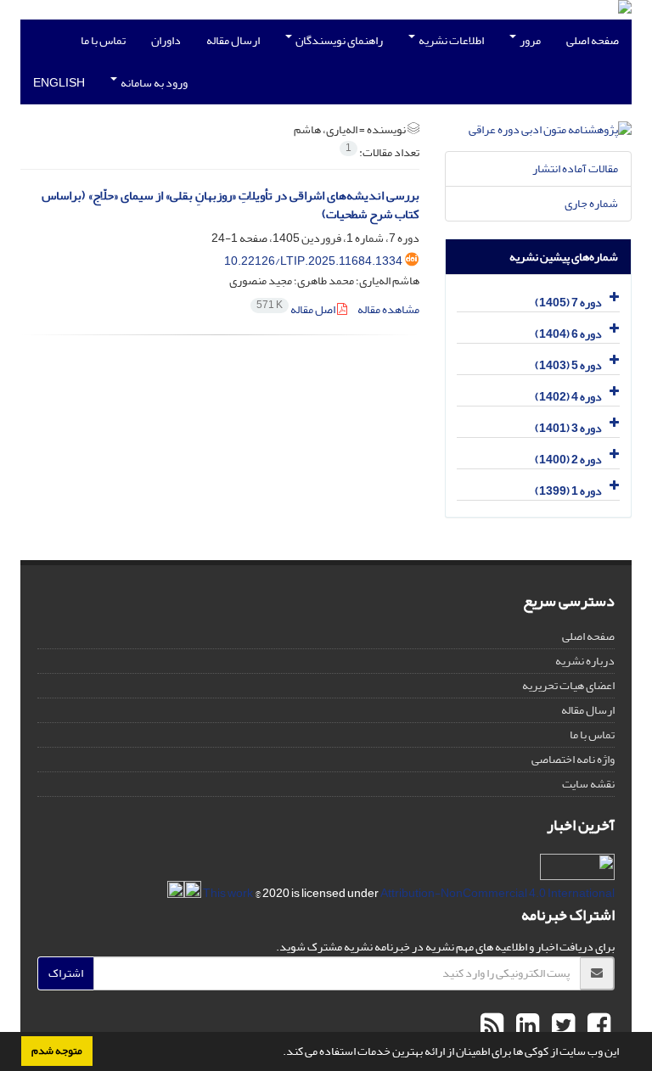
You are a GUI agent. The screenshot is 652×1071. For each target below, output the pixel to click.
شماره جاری (591, 203)
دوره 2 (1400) (568, 459)
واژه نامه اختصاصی (573, 759)
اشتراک (65, 973)
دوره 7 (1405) (568, 302)
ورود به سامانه (153, 82)
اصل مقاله (296, 309)
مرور (529, 40)
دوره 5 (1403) (568, 365)
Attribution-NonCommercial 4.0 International (408, 893)
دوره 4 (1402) (568, 396)
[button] (278, 1053)
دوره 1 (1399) (568, 490)
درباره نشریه (585, 660)
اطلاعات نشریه (450, 40)
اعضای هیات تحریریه (568, 685)
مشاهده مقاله (388, 309)
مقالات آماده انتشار (575, 168)
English (59, 82)
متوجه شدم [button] (56, 1050)
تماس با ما (103, 40)
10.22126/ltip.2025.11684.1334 (313, 261)
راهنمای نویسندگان (338, 40)
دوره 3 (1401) (568, 428)
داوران (166, 40)
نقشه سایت (588, 783)
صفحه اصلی (592, 40)
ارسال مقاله (233, 40)
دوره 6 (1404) (568, 333)
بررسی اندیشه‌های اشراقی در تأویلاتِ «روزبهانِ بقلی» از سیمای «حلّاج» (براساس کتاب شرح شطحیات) (230, 205)
